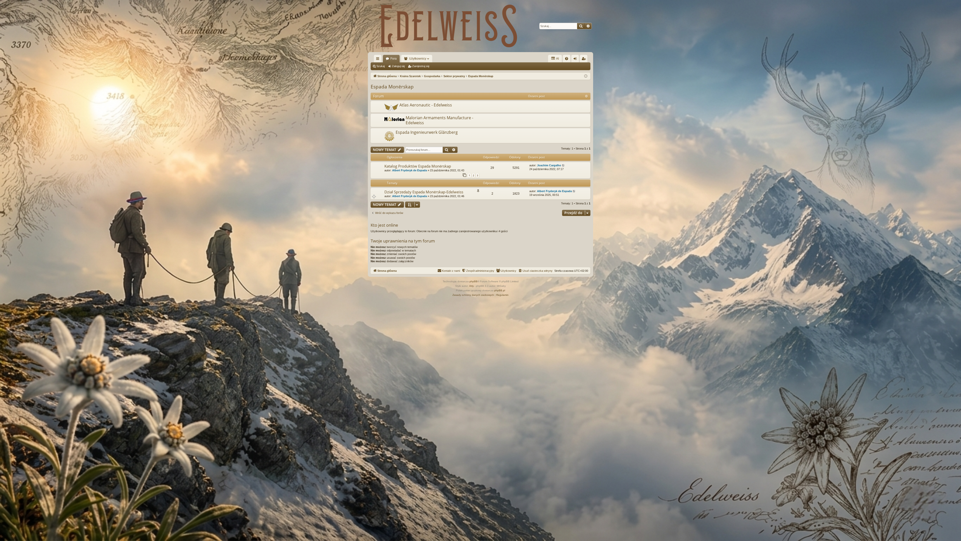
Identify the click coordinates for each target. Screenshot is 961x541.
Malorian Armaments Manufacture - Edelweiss (439, 120)
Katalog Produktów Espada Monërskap (417, 166)
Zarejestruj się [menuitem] (584, 59)
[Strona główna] (448, 26)
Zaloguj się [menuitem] (576, 59)
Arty (471, 286)
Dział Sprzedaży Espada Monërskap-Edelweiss (423, 191)
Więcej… (378, 59)
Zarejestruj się (420, 66)
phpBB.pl (499, 290)
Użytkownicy (417, 58)
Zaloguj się (398, 66)
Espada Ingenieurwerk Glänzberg (427, 132)
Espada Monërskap (392, 86)
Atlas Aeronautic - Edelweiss (425, 105)
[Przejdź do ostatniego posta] (563, 165)
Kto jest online (384, 225)
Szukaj (380, 66)
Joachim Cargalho (549, 165)
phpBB (473, 281)
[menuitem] (566, 58)
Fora (393, 58)
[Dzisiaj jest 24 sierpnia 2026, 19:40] (585, 76)
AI (557, 58)
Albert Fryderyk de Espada (409, 170)
